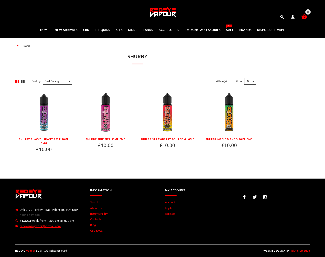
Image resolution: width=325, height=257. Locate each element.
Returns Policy (99, 213)
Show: (239, 81)
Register (170, 213)
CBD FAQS (96, 230)
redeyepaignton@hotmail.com (40, 226)
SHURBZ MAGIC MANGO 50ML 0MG (229, 139)
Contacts (95, 219)
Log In (168, 208)
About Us (96, 208)
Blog (93, 225)
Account (170, 202)
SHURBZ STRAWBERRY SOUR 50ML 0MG (167, 139)
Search (94, 202)
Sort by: (36, 81)
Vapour (25, 250)
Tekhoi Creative (286, 250)
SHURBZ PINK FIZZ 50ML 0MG (106, 139)
